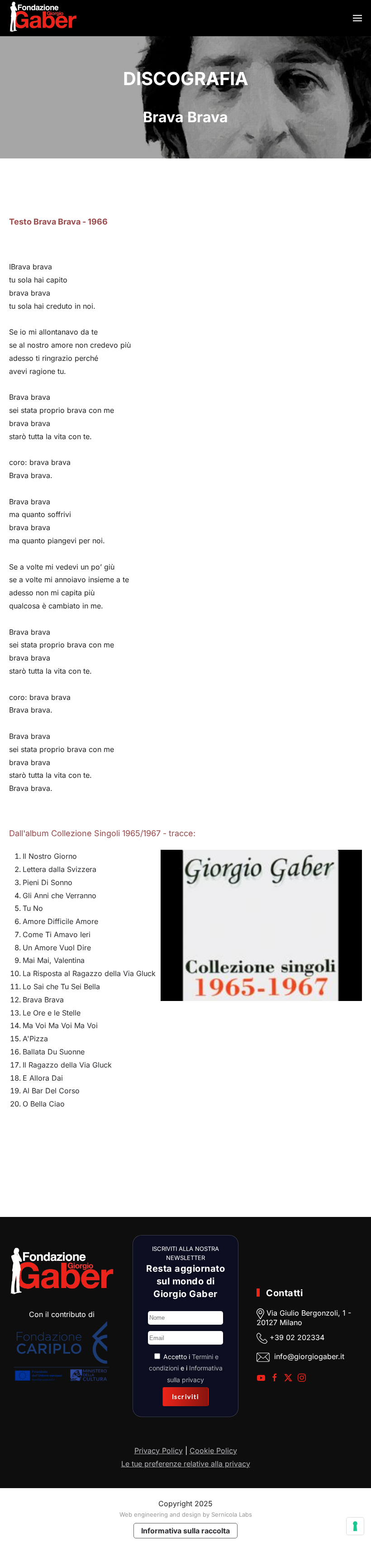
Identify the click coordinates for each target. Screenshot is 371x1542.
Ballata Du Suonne (54, 1051)
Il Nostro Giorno (50, 856)
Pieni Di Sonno (47, 882)
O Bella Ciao (44, 1103)
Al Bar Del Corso (51, 1090)
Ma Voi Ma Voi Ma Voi (60, 1025)
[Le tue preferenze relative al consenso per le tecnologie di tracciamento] (355, 1526)
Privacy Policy (158, 1450)
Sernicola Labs (231, 1514)
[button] (357, 18)
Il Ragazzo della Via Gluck (67, 1064)
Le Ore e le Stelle (52, 1012)
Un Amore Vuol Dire (57, 947)
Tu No (33, 908)
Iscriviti (186, 1396)
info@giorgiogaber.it (309, 1356)
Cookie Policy (213, 1450)
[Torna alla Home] (43, 18)
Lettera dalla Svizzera (59, 869)
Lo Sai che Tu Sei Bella (61, 986)
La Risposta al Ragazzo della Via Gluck (89, 973)
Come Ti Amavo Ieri (56, 934)
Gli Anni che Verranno (59, 895)
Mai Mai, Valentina (54, 960)
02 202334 (305, 1337)
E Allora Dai (43, 1077)
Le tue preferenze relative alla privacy (185, 1463)
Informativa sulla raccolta (185, 1530)
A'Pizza (35, 1038)
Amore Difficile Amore (60, 921)
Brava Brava (43, 999)
